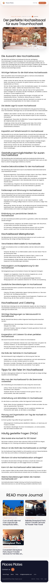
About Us (33, 579)
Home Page (6, 574)
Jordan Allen (36, 16)
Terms (42, 579)
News (12, 574)
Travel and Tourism (16, 16)
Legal (45, 579)
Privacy (37, 579)
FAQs (17, 574)
